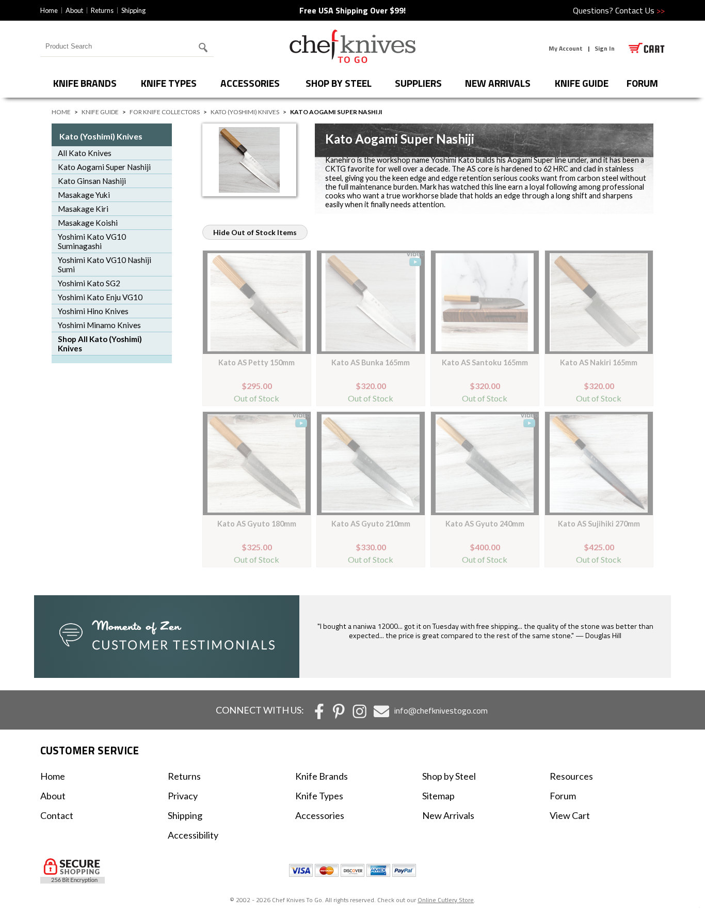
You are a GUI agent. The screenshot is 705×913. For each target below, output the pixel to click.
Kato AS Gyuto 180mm (256, 523)
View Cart (570, 815)
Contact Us (640, 10)
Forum (563, 795)
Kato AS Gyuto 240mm (484, 523)
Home (49, 10)
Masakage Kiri (83, 208)
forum (642, 82)
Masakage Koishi (88, 222)
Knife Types (169, 82)
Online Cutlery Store (446, 900)
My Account (566, 48)
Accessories (250, 82)
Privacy (183, 795)
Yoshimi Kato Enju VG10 (100, 297)
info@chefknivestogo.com (441, 710)
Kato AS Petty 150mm (256, 362)
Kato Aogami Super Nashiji (104, 167)
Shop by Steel (339, 82)
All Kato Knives (84, 153)
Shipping (133, 10)
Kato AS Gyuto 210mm (370, 523)
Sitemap (438, 795)
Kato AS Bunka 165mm (370, 362)
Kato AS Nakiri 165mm (598, 362)
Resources (571, 776)
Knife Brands (85, 82)
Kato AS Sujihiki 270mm (599, 523)
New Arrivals (498, 82)
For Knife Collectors (165, 112)
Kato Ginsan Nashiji (92, 180)
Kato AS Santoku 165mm (485, 362)
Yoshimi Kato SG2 (89, 283)
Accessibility (193, 835)
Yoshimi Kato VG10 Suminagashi (92, 241)
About (74, 10)
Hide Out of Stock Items (255, 232)
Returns (102, 10)
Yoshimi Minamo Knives (99, 325)
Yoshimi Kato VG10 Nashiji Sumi (104, 264)
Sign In (605, 48)
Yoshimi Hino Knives (93, 311)
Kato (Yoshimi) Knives (245, 112)
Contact (56, 815)
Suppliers (418, 82)
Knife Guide (581, 82)
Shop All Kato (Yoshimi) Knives (100, 343)
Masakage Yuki (84, 194)
